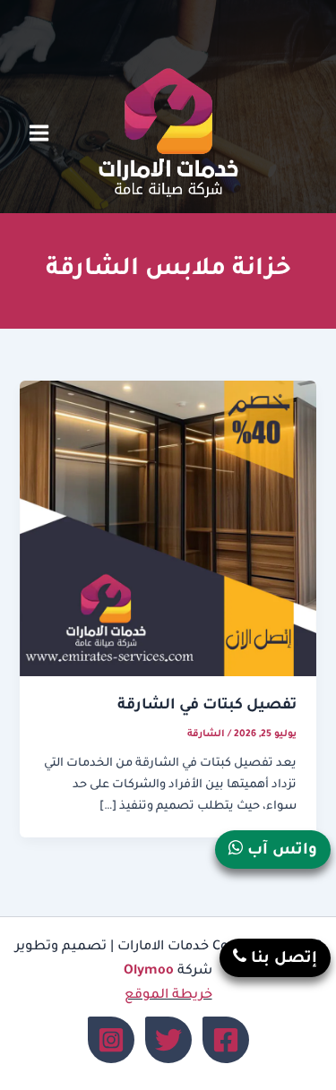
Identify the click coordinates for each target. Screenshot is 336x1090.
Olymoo (149, 971)
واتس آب (280, 851)
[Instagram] (111, 1040)
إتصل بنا (281, 959)
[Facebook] (225, 1040)
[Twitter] (168, 1040)
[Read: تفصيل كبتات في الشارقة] (167, 529)
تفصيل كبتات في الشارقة (207, 706)
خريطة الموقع (168, 995)
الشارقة (206, 734)
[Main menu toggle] (39, 133)
